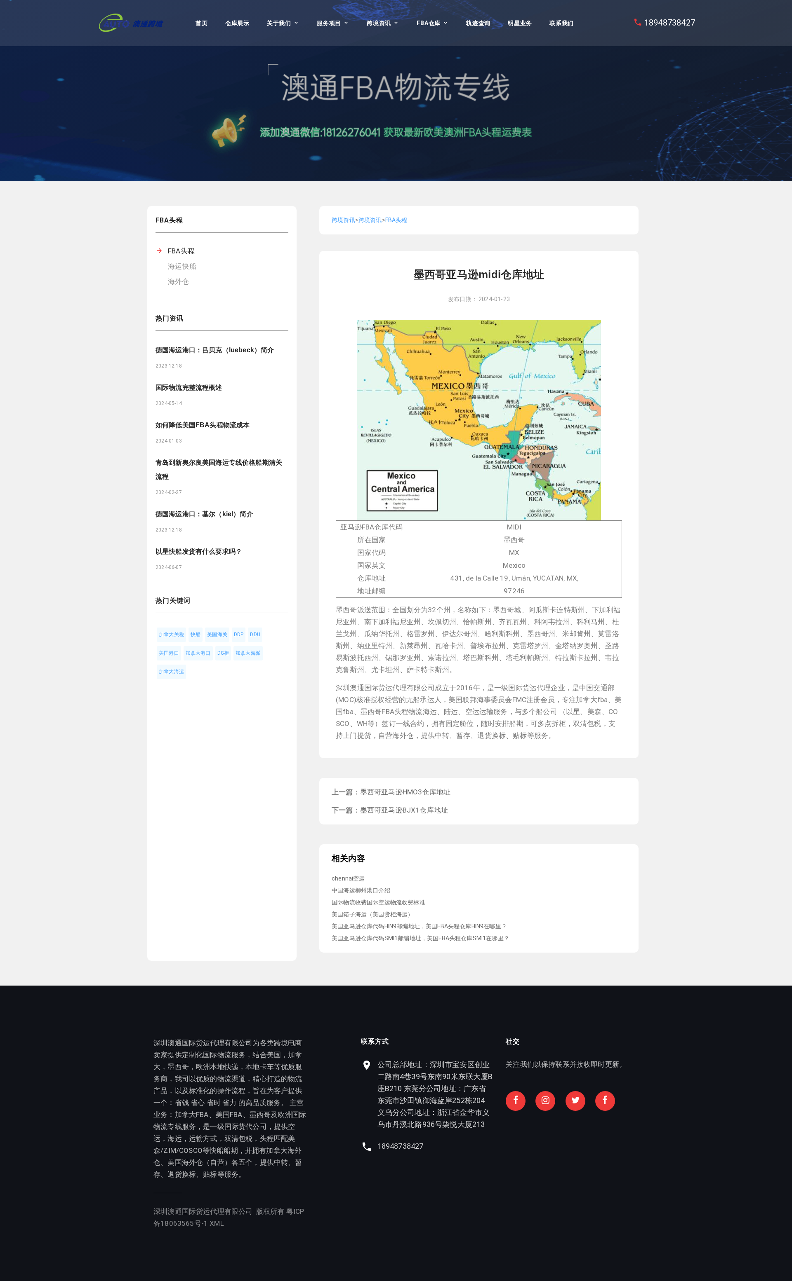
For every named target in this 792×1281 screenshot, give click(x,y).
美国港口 (169, 653)
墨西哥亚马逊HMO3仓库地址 (405, 792)
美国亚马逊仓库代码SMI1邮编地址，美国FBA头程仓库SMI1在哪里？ (420, 938)
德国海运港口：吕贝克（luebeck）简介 (215, 350)
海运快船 (182, 266)
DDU (255, 634)
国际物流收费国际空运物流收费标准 (378, 902)
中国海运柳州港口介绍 (361, 890)
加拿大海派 (248, 653)
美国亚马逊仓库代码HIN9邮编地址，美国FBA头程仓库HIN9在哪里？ (419, 926)
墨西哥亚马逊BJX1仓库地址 (404, 810)
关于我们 (279, 23)
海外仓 (178, 281)
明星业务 (520, 23)
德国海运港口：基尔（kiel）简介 (204, 514)
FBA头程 (181, 251)
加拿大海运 (171, 671)
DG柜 (223, 653)
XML (217, 1223)
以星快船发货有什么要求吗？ (199, 551)
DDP (239, 634)
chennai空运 (348, 878)
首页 (201, 23)
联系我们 (561, 23)
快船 (195, 634)
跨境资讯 (379, 23)
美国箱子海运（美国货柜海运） (372, 914)
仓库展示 (237, 23)
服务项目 (329, 23)
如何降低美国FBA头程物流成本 (203, 425)
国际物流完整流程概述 (189, 387)
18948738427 (669, 23)
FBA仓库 (429, 23)
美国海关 (217, 634)
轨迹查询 (478, 23)
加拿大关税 (171, 634)
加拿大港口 (198, 653)
